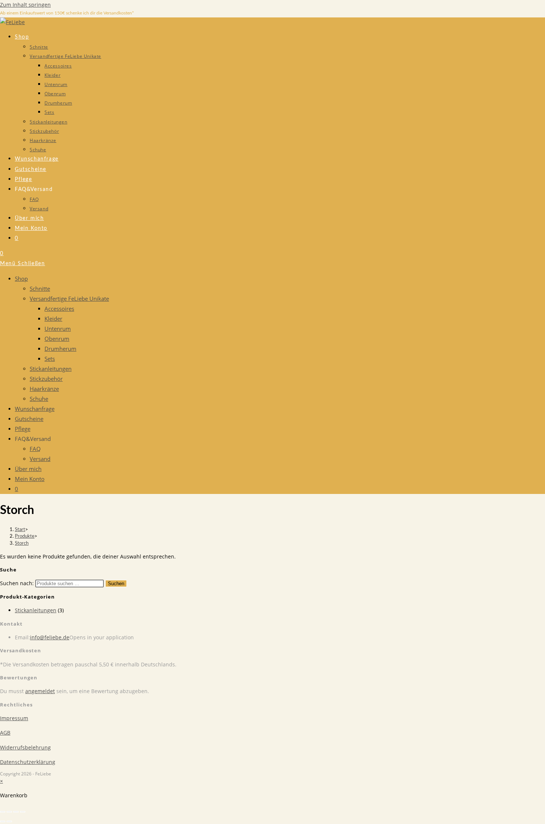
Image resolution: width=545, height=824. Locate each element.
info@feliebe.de (49, 637)
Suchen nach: (17, 583)
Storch (22, 543)
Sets (49, 358)
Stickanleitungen (51, 368)
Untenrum (57, 328)
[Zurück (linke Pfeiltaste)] (2, 821)
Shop (21, 278)
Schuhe (39, 398)
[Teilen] (16, 812)
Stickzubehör (46, 378)
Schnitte (40, 288)
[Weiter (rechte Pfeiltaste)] (9, 821)
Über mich (28, 468)
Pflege (22, 428)
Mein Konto (29, 478)
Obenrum (56, 338)
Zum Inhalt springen (25, 4)
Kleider (53, 318)
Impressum (14, 718)
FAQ (35, 448)
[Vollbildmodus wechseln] (9, 812)
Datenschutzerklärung (27, 761)
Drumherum (60, 348)
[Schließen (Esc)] (22, 812)
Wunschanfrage (34, 408)
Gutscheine (29, 418)
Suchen (116, 583)
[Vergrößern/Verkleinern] (2, 812)
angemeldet (40, 691)
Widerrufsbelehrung (25, 747)
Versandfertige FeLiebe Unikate (69, 298)
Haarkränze (44, 388)
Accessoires (59, 308)
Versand (40, 458)
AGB (5, 732)
